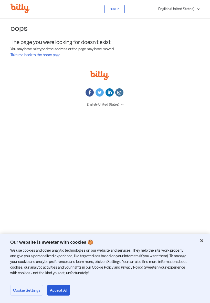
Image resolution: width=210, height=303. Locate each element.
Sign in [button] (114, 9)
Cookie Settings (26, 290)
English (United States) (176, 8)
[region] (105, 268)
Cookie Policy (102, 267)
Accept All (58, 290)
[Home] (23, 11)
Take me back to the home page (35, 54)
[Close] (201, 240)
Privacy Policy (131, 267)
